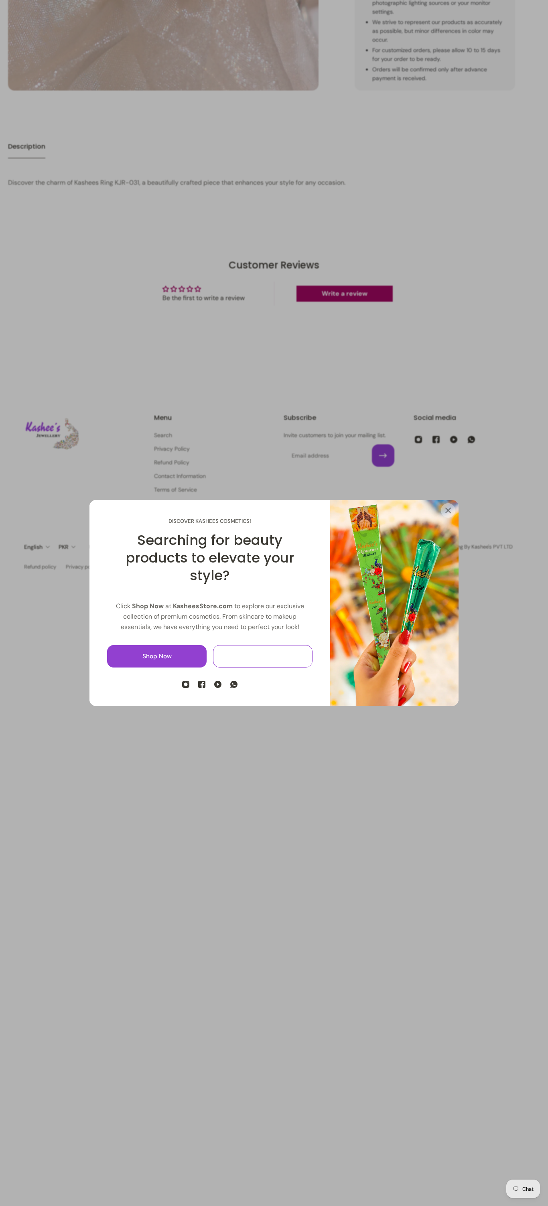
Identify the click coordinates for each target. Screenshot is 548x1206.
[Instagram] (186, 684)
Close (263, 656)
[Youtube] (218, 684)
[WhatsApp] (234, 684)
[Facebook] (202, 684)
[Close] (448, 510)
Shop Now (157, 656)
